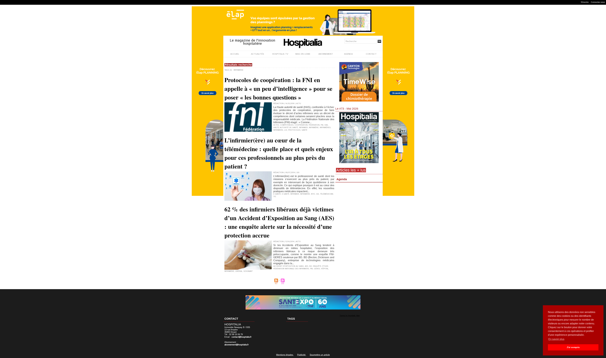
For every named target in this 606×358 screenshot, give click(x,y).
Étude (325, 266)
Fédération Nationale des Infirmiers (291, 269)
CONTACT (371, 54)
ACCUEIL (234, 54)
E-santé (285, 194)
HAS (326, 125)
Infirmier (303, 127)
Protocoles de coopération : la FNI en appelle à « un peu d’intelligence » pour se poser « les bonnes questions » (278, 88)
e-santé (277, 194)
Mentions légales (285, 354)
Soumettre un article (320, 354)
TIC (274, 196)
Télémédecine (326, 194)
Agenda (341, 179)
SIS (317, 194)
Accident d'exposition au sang (288, 266)
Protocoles (294, 130)
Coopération (301, 125)
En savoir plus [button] (556, 339)
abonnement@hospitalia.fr (236, 344)
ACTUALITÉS (257, 54)
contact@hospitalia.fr (242, 337)
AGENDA (348, 54)
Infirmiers (278, 130)
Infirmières (325, 127)
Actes (276, 125)
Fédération (314, 125)
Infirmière (314, 127)
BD (310, 266)
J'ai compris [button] (573, 347)
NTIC (313, 194)
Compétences (287, 125)
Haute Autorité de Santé (285, 127)
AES (306, 266)
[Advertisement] (359, 209)
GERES (317, 269)
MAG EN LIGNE (302, 54)
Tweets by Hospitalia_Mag (350, 315)
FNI (322, 125)
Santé (304, 130)
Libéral (238, 271)
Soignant (248, 271)
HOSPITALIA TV (280, 54)
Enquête (317, 266)
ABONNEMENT (325, 54)
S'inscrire (585, 2)
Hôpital (324, 269)
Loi (285, 130)
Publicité (301, 354)
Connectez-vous (598, 2)
